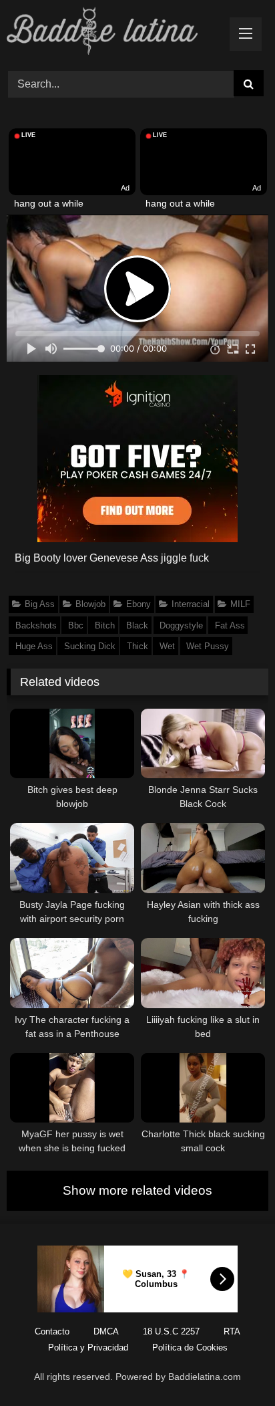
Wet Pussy (207, 646)
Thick (137, 646)
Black (137, 625)
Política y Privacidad (88, 1347)
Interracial (191, 604)
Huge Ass (34, 646)
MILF (240, 604)
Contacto (52, 1331)
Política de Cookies (190, 1347)
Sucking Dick (89, 646)
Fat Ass (230, 625)
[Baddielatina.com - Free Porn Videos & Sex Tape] (113, 33)
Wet (167, 646)
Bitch (105, 625)
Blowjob (90, 604)
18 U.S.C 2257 (171, 1331)
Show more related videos (137, 1190)
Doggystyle (181, 625)
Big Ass (40, 604)
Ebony (138, 604)
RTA (232, 1331)
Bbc (75, 625)
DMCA (106, 1331)
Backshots (36, 625)
